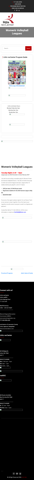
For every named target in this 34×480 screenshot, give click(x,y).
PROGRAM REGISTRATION (17, 6)
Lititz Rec (24, 477)
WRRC (9, 316)
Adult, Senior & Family (27, 273)
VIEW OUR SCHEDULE (18, 8)
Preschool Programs (7, 273)
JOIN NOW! (18, 4)
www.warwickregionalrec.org (7, 318)
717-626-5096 (18, 2)
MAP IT (2, 355)
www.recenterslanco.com (7, 328)
